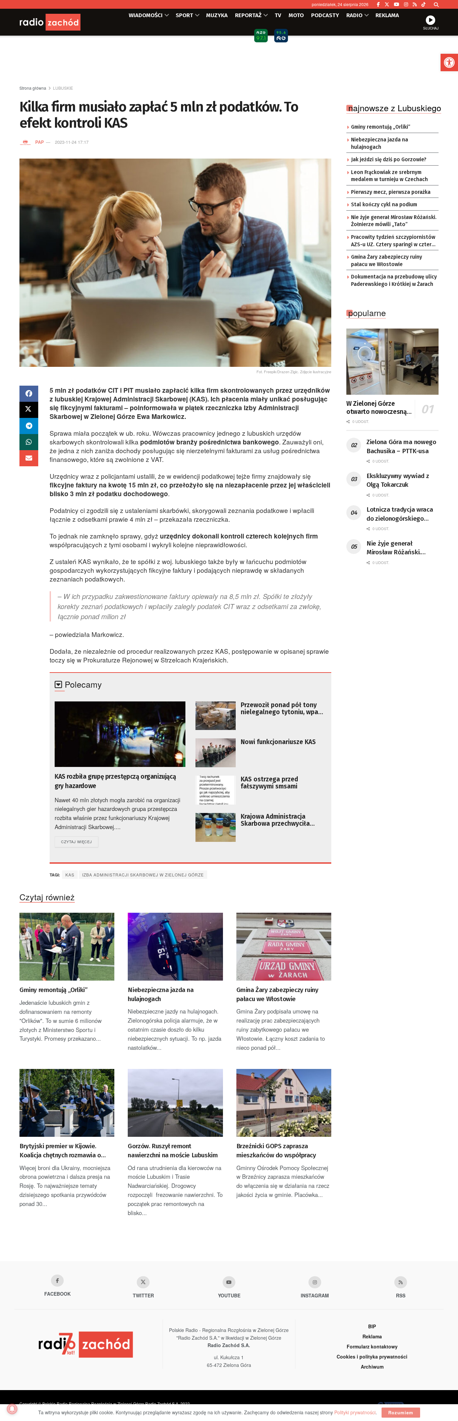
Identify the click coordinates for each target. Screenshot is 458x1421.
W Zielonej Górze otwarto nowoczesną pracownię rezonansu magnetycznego (376, 408)
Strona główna (32, 88)
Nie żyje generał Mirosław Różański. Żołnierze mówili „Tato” (394, 221)
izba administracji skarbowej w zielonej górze (143, 874)
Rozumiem (400, 1412)
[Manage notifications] (12, 1409)
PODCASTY (325, 15)
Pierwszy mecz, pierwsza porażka (391, 192)
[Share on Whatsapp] (28, 442)
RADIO (354, 15)
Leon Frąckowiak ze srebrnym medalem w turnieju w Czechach (389, 176)
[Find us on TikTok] (423, 4)
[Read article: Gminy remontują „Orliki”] (66, 947)
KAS (69, 874)
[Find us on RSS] (415, 4)
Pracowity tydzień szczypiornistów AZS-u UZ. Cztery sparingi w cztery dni (393, 241)
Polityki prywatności (355, 1412)
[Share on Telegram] (28, 426)
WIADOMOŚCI (146, 15)
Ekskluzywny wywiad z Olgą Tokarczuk (397, 480)
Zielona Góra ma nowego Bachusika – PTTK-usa (401, 446)
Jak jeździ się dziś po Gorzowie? (388, 160)
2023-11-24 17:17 (72, 142)
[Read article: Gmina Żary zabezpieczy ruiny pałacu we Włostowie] (283, 947)
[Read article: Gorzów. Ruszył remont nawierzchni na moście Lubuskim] (175, 1103)
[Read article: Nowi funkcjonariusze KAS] (215, 752)
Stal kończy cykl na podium (384, 205)
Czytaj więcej (79, 841)
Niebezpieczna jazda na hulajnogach (160, 994)
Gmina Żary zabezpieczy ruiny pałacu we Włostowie (277, 994)
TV (278, 15)
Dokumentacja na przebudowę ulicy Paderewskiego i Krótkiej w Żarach (394, 280)
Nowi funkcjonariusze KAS (278, 741)
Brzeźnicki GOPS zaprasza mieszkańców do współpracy (276, 1150)
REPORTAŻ (248, 15)
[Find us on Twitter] (387, 4)
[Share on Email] (28, 458)
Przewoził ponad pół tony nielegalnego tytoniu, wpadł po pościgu (282, 708)
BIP (372, 1326)
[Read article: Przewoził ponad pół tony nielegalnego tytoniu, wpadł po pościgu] (215, 715)
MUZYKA (217, 15)
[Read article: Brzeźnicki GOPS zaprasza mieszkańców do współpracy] (283, 1103)
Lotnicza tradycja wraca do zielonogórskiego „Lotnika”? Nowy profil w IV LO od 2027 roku (401, 514)
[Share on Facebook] (28, 394)
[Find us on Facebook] (378, 4)
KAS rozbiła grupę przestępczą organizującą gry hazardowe (115, 781)
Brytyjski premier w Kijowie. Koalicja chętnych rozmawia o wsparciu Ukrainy (60, 1151)
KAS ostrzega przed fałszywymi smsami (269, 783)
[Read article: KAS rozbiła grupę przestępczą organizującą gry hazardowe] (120, 734)
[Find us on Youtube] (229, 1282)
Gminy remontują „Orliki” (53, 990)
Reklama (372, 1336)
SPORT (184, 15)
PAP (39, 142)
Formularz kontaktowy (372, 1346)
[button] (449, 62)
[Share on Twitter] (28, 410)
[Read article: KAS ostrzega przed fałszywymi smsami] (215, 790)
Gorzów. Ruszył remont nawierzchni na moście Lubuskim (173, 1150)
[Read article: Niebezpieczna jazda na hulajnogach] (175, 947)
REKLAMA (387, 15)
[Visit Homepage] (59, 22)
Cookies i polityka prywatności (372, 1356)
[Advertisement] (229, 61)
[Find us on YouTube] (396, 4)
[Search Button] (436, 4)
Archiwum (372, 1366)
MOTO (296, 15)
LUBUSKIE (63, 88)
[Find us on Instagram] (406, 4)
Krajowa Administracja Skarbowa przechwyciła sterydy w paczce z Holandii (281, 820)
